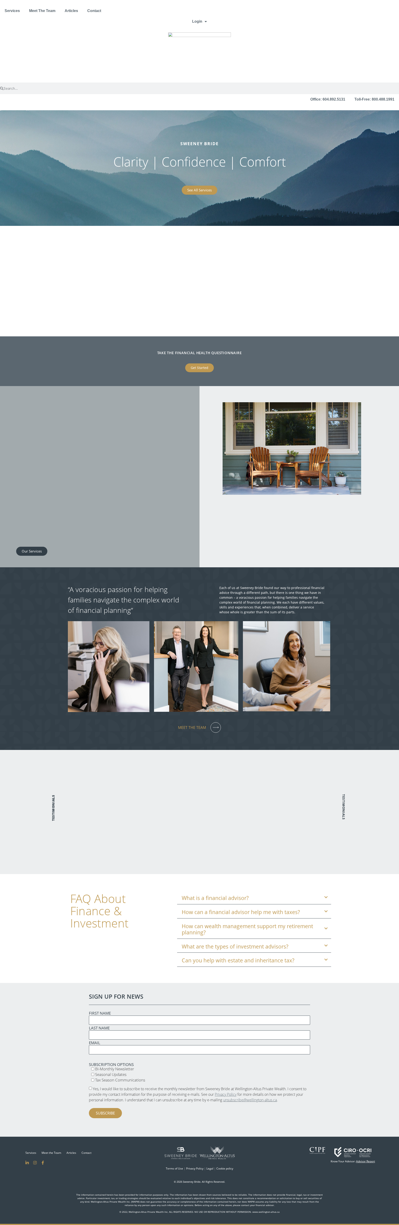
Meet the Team (51, 1153)
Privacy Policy (225, 1094)
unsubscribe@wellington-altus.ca (250, 1099)
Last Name (99, 1028)
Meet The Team (42, 11)
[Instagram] (35, 1163)
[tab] (254, 897)
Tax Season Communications (119, 1080)
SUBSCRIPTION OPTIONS (111, 1064)
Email (94, 1043)
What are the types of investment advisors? (235, 946)
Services (12, 11)
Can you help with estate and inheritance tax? (238, 960)
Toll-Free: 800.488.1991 (374, 99)
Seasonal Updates (110, 1074)
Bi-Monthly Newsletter (114, 1069)
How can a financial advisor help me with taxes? (241, 912)
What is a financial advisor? (215, 898)
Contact (94, 11)
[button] (45, 402)
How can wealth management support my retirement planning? (247, 929)
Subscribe (105, 1113)
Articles (71, 11)
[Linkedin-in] (27, 1163)
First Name (100, 1013)
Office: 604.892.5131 (327, 99)
